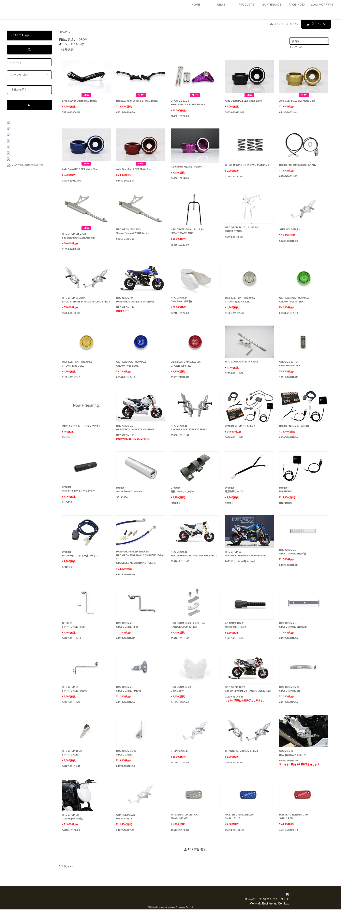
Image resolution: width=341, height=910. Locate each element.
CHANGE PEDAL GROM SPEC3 (125, 817)
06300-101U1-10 (288, 437)
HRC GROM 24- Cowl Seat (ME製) (181, 299)
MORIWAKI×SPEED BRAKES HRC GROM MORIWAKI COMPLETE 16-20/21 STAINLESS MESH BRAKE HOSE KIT (140, 557)
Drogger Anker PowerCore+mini (129, 489)
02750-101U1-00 (234, 373)
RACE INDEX (297, 4)
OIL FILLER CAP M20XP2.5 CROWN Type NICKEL (240, 300)
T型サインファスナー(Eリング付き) (81, 426)
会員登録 (278, 24)
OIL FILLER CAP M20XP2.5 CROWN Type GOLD (77, 363)
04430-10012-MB (234, 112)
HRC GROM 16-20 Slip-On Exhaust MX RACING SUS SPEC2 (248, 689)
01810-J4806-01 (71, 249)
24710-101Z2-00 (234, 762)
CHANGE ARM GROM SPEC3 (241, 751)
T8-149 (66, 437)
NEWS (221, 4)
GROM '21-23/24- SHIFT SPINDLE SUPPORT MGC (188, 102)
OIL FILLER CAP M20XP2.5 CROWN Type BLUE (131, 363)
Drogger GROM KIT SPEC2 (240, 426)
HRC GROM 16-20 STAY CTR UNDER (289, 689)
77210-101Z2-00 (180, 313)
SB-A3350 (122, 497)
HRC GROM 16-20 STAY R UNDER (72, 753)
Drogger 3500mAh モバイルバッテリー (78, 489)
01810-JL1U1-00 (180, 561)
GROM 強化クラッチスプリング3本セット (247, 165)
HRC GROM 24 (125, 309)
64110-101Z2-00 (71, 830)
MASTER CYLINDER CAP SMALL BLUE (239, 816)
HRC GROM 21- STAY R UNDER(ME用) (74, 689)
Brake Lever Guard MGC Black (79, 100)
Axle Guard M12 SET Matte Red (133, 169)
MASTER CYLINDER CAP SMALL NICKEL (185, 816)
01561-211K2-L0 (71, 377)
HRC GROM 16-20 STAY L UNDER (126, 753)
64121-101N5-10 (125, 766)
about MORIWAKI (322, 4)
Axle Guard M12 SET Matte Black (243, 100)
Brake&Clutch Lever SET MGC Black (137, 100)
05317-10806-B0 (125, 112)
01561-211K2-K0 (288, 313)
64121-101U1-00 (125, 702)
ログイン (294, 24)
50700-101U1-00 (288, 241)
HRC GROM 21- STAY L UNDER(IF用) (127, 625)
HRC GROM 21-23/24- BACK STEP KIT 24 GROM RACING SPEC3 (86, 300)
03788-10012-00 (288, 176)
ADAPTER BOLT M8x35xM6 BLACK (235, 625)
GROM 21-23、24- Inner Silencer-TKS (289, 363)
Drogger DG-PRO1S (285, 489)
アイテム (318, 23)
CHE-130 (67, 502)
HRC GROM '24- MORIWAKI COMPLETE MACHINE (135, 300)
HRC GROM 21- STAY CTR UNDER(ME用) (293, 625)
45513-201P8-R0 (288, 830)
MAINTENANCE (271, 4)
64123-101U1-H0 (288, 565)
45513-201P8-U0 (234, 830)
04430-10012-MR (125, 180)
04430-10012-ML (288, 112)
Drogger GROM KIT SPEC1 (294, 426)
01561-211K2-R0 (180, 377)
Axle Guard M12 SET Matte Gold (297, 100)
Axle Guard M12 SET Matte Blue (80, 169)
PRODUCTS (246, 4)
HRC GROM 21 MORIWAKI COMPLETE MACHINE (135, 427)
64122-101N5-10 (71, 766)
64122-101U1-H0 (71, 638)
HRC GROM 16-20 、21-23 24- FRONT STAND (242, 229)
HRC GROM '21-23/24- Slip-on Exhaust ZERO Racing (78, 235)
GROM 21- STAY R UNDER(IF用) (73, 625)
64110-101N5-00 (180, 702)
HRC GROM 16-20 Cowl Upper (181, 689)
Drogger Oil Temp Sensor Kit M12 (298, 165)
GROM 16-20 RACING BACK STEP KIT (293, 753)
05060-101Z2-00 (71, 313)
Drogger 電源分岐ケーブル (234, 489)
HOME (196, 4)
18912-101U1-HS (288, 377)
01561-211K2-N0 (234, 313)
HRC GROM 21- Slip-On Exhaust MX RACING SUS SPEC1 (194, 553)
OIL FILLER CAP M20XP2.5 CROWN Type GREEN (294, 300)
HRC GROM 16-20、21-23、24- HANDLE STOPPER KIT (188, 625)
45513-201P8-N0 (180, 830)
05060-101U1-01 (180, 435)
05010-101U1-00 (180, 638)
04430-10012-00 (180, 178)
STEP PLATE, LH (180, 751)
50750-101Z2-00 (180, 762)
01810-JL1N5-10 (245, 698)
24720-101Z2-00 (125, 830)
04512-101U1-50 (125, 574)
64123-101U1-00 (288, 638)
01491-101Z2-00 (234, 176)
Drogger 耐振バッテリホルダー (182, 489)
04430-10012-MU (71, 180)
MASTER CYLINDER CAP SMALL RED (293, 816)
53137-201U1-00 (234, 638)
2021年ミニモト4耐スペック (240, 561)
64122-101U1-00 (71, 702)
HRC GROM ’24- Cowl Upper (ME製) (72, 817)
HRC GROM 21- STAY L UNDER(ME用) (128, 689)
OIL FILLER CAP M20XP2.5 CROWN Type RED (186, 363)
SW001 (229, 503)
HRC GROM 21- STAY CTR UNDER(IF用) (292, 552)
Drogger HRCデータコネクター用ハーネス (80, 553)
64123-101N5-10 (288, 702)
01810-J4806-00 (125, 239)
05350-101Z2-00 (180, 244)
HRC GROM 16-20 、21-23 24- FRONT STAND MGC (187, 231)
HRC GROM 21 (133, 437)
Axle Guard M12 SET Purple (186, 166)
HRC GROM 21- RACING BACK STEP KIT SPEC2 (189, 427)
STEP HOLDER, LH (289, 229)
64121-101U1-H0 (125, 638)
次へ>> (298, 47)
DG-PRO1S (285, 503)
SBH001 (175, 503)
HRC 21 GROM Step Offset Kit (242, 361)
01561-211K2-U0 (125, 377)
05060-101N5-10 (300, 762)
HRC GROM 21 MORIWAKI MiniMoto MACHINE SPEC (246, 553)
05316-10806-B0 (71, 112)
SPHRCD (67, 567)
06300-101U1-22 (234, 437)
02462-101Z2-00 (180, 116)
